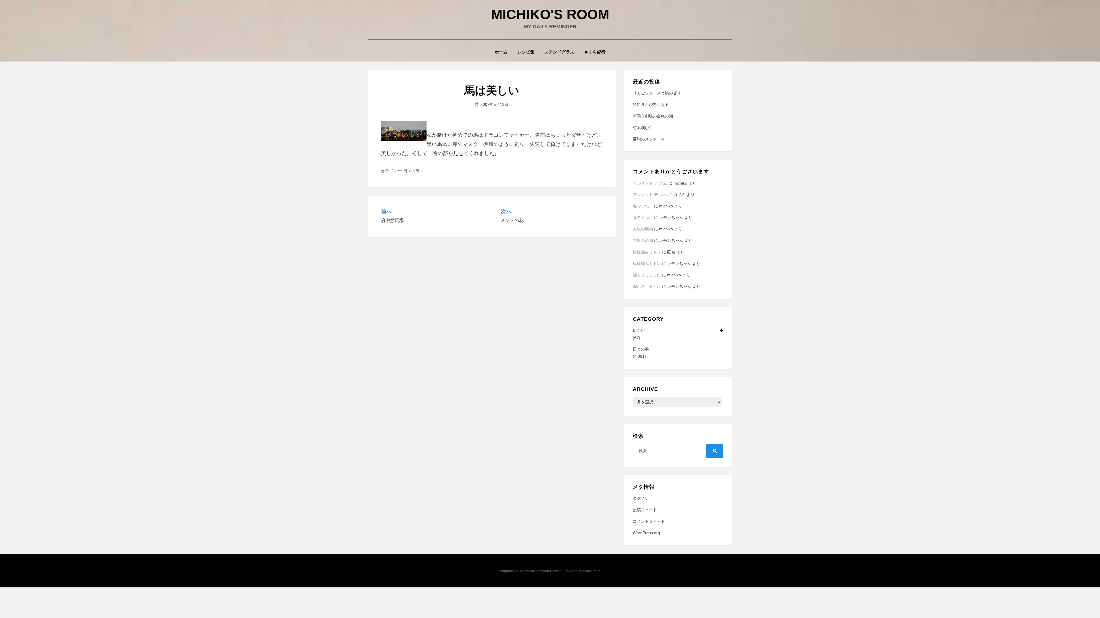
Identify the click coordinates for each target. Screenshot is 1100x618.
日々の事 (411, 171)
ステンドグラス (559, 51)
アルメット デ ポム (650, 183)
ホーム (501, 51)
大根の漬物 (643, 229)
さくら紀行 (595, 51)
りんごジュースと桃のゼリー (659, 93)
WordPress (591, 571)
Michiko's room (550, 14)
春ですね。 (643, 206)
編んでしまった (647, 275)
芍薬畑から (643, 127)
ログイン (641, 498)
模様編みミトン (647, 252)
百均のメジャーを (649, 139)
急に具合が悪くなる (651, 104)
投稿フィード (645, 510)
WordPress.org (646, 532)
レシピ (639, 330)
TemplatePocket (548, 571)
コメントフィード (649, 521)
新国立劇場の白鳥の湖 (653, 116)
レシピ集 (526, 51)
